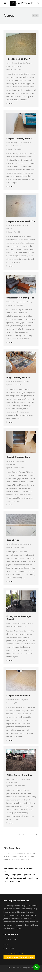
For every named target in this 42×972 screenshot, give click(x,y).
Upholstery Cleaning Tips (20, 298)
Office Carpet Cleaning (19, 775)
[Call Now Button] (36, 967)
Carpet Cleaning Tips (18, 457)
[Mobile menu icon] (5, 3)
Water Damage (27, 623)
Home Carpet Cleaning (13, 66)
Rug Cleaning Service (18, 377)
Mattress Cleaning (12, 302)
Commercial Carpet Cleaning (15, 779)
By (9, 69)
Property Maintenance (13, 146)
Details (9, 103)
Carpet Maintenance (24, 143)
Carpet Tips (12, 540)
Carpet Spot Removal (18, 695)
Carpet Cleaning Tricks (19, 138)
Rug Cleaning (24, 382)
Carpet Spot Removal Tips (20, 221)
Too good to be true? (18, 59)
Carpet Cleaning (11, 63)
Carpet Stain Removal (25, 63)
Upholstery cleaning (25, 302)
